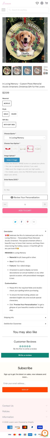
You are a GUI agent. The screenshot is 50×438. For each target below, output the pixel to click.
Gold (6, 114)
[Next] (46, 40)
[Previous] (4, 40)
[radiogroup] (25, 148)
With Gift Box (9, 125)
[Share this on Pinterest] (27, 221)
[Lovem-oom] (7, 3)
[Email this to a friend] (34, 221)
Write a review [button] (25, 355)
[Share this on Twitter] (15, 221)
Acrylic (7, 103)
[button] (25, 133)
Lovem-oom (13, 422)
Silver (13, 114)
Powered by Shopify (26, 422)
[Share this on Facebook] (21, 221)
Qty (3, 200)
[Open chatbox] (45, 433)
